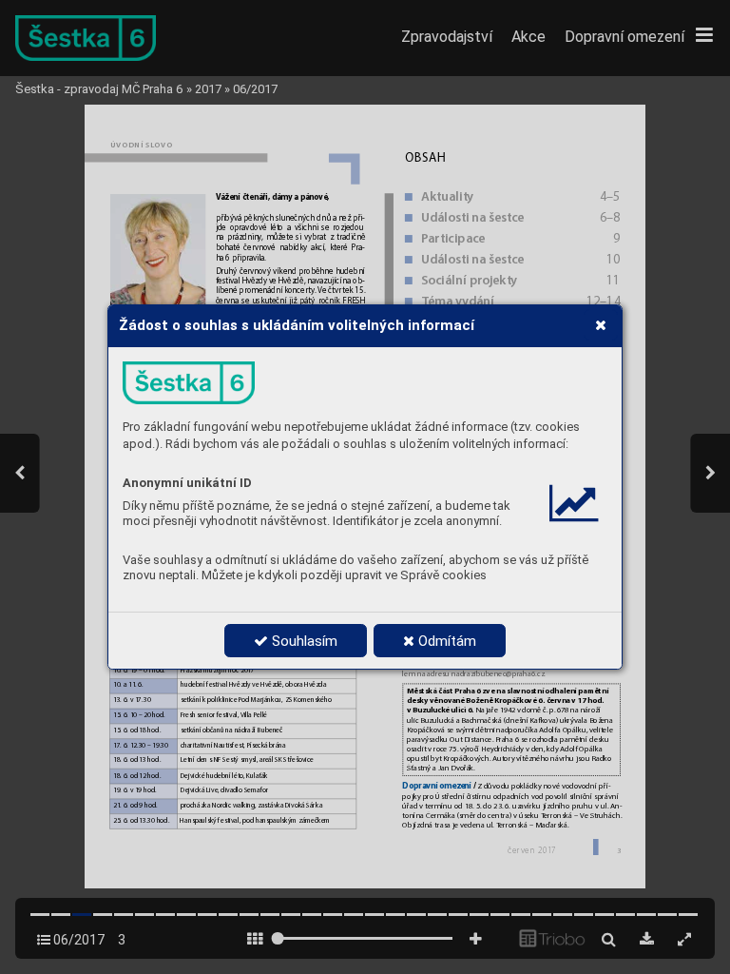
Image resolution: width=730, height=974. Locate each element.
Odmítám (445, 641)
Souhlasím (302, 641)
